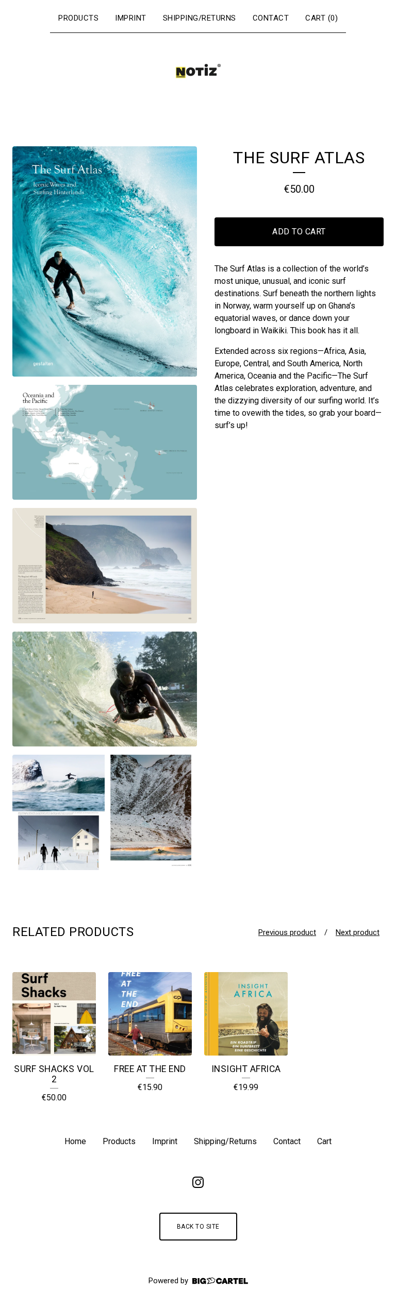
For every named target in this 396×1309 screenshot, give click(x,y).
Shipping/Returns (199, 18)
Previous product (287, 932)
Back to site (198, 1226)
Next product (358, 932)
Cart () (321, 18)
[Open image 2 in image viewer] (104, 442)
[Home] (198, 71)
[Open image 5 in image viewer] (104, 812)
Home (75, 1141)
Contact (271, 18)
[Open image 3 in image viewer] (104, 565)
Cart (324, 1141)
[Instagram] (198, 1182)
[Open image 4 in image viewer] (104, 689)
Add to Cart (299, 231)
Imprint (130, 18)
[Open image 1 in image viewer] (104, 261)
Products (78, 18)
